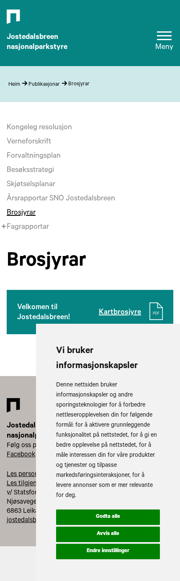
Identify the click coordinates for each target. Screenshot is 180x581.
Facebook (21, 455)
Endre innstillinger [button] (108, 551)
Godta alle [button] (108, 517)
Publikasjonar (44, 85)
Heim (14, 85)
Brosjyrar (79, 84)
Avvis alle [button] (108, 534)
